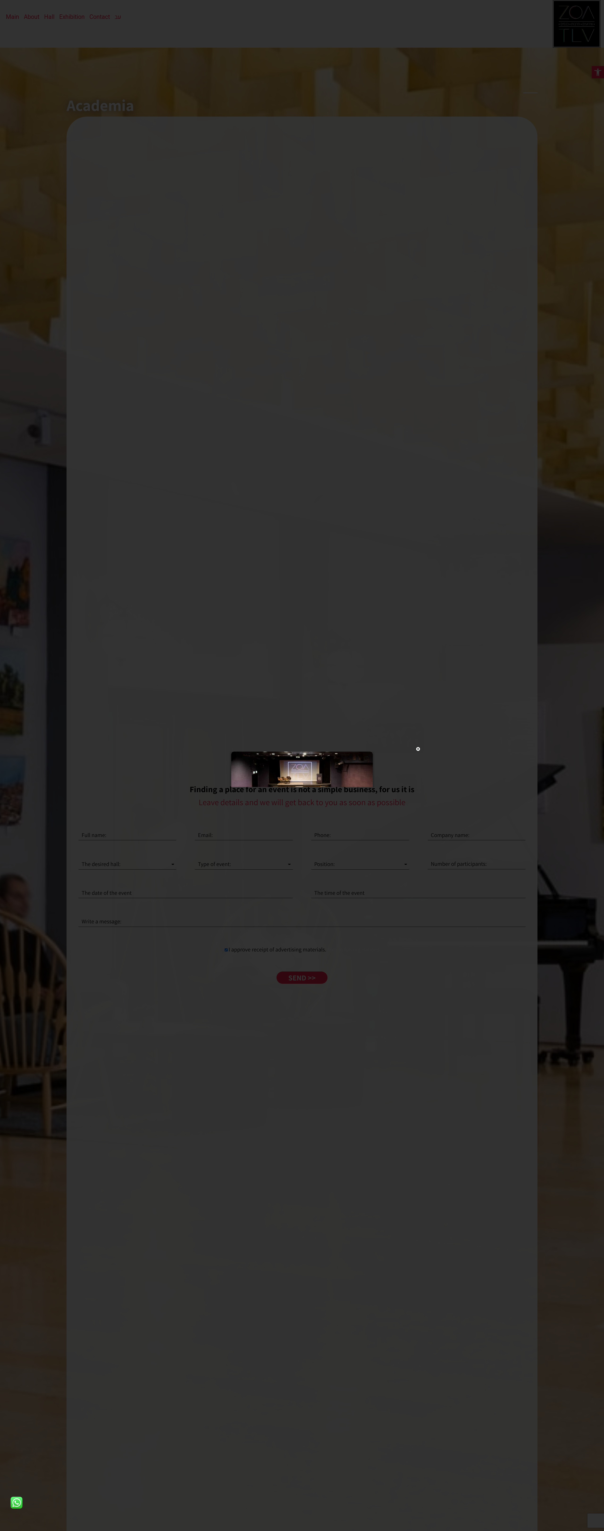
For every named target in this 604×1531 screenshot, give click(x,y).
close (418, 749)
